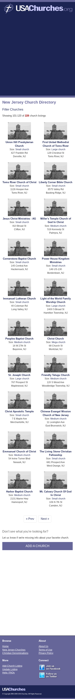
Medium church (58, 226)
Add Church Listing (12, 666)
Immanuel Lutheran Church (19, 298)
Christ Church (55, 338)
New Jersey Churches (13, 649)
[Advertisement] (37, 56)
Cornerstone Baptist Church (19, 258)
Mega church (58, 342)
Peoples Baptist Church (19, 338)
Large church (58, 149)
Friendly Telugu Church (56, 375)
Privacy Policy (46, 653)
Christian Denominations (15, 653)
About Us (43, 646)
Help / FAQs (8, 672)
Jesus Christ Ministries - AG (19, 218)
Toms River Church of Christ (19, 182)
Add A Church (37, 546)
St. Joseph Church (19, 375)
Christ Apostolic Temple (19, 411)
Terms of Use (45, 649)
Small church (22, 149)
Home (5, 646)
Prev (31, 518)
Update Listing (10, 669)
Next (44, 518)
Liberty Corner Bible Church (55, 182)
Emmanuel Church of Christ (19, 451)
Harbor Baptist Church (19, 491)
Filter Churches (12, 109)
